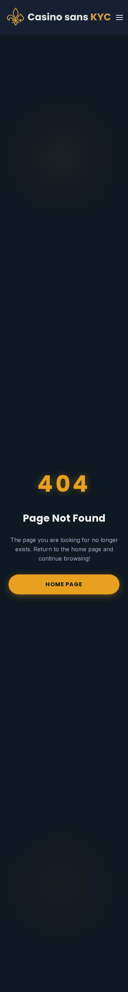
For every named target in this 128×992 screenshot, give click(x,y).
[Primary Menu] (119, 17)
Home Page (64, 584)
